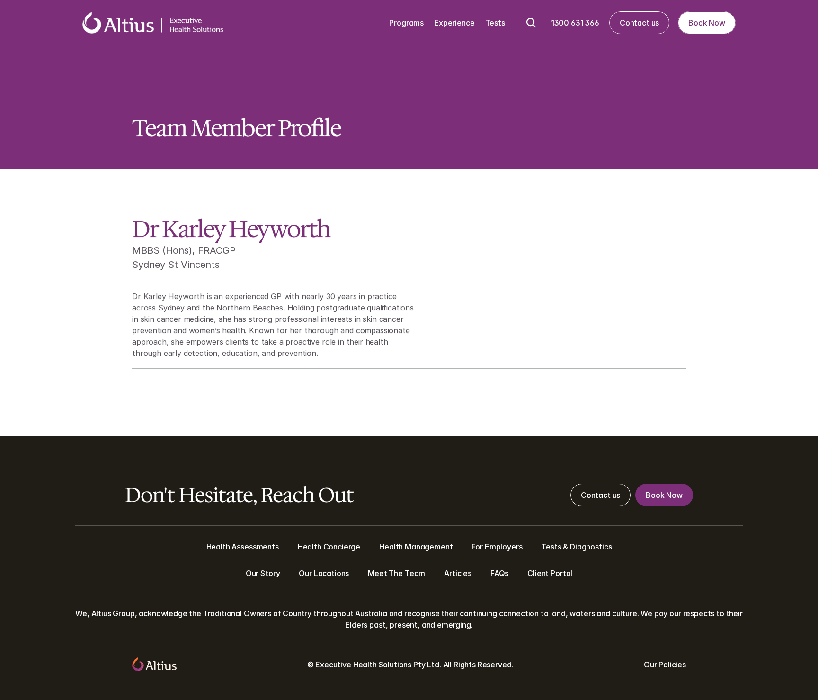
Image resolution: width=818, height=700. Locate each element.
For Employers (496, 546)
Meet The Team (396, 573)
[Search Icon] (531, 22)
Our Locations (324, 573)
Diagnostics (591, 546)
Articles (457, 573)
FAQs (499, 573)
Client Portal (549, 573)
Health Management (416, 546)
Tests (551, 546)
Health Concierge (329, 546)
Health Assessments (242, 546)
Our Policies (665, 664)
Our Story (263, 573)
